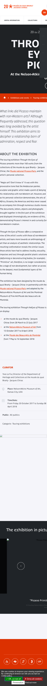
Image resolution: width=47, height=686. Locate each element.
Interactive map (43, 65)
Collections (32, 20)
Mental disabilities (31, 661)
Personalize (18, 682)
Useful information (12, 20)
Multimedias (43, 57)
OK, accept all (14, 679)
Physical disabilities (7, 661)
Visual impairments (15, 661)
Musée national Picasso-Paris (23, 171)
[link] (21, 566)
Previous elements (21, 566)
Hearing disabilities (23, 661)
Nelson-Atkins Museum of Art (22, 327)
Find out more (30, 682)
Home (4, 97)
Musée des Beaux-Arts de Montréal (24, 335)
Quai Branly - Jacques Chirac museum (21, 6)
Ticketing (43, 32)
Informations (43, 40)
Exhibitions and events (20, 98)
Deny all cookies (34, 679)
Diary (43, 48)
